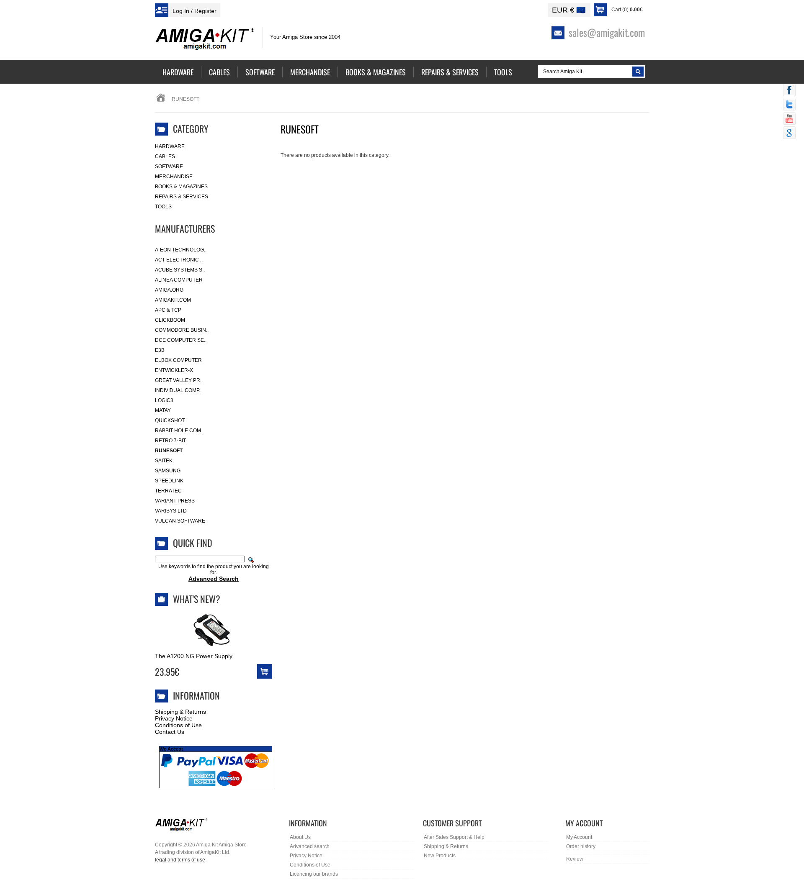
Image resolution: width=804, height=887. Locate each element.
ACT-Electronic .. (179, 260)
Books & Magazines (181, 187)
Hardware (170, 146)
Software (169, 166)
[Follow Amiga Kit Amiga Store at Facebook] (789, 91)
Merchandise (174, 176)
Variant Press (175, 501)
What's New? (196, 598)
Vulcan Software (180, 521)
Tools (163, 207)
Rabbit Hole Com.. (179, 430)
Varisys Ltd (171, 511)
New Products (440, 856)
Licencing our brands (314, 874)
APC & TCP (168, 310)
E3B (160, 350)
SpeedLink (169, 481)
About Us (300, 837)
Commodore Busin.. (182, 330)
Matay (163, 410)
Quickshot (170, 420)
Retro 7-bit (170, 441)
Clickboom (170, 320)
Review (574, 859)
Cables (165, 156)
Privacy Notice (174, 718)
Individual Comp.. (178, 390)
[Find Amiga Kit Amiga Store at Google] (789, 133)
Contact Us (169, 731)
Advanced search (310, 846)
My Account (579, 837)
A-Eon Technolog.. (180, 250)
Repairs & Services (181, 197)
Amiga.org (169, 290)
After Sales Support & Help (454, 837)
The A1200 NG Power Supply (193, 656)
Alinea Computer (179, 280)
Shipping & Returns (180, 711)
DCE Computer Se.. (180, 340)
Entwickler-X (174, 370)
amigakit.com (173, 300)
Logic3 (164, 400)
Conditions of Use (178, 725)
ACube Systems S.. (180, 270)
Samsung (167, 471)
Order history (580, 846)
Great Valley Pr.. (179, 380)
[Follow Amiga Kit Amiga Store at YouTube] (789, 119)
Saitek (164, 461)
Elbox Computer (178, 360)
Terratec (168, 491)
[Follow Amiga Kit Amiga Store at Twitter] (789, 105)
